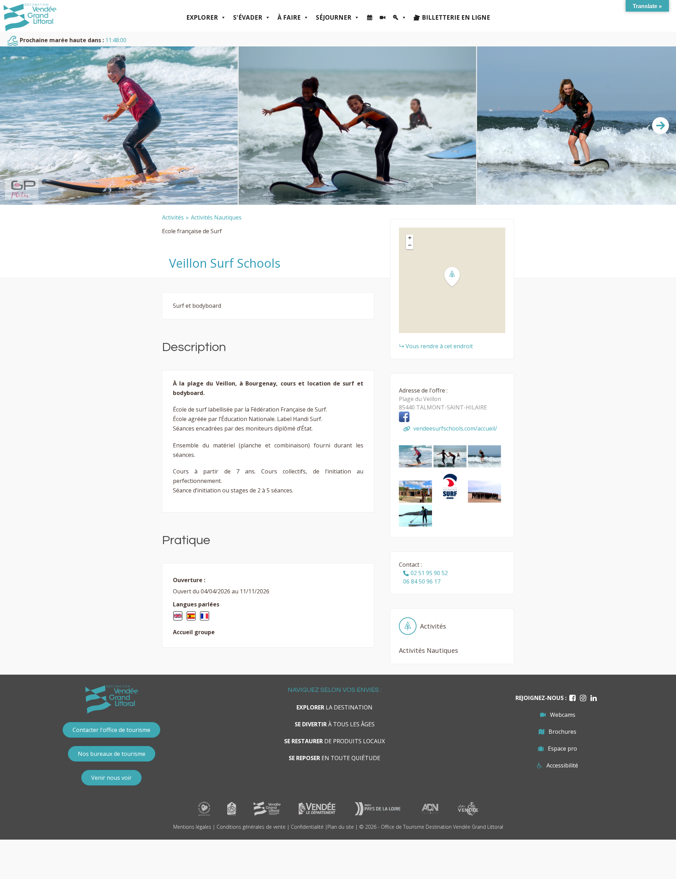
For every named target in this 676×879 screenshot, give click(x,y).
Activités (173, 217)
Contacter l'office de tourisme (111, 730)
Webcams (562, 715)
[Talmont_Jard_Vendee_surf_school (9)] (416, 500)
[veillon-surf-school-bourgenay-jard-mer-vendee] (416, 465)
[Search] (399, 17)
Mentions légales (192, 826)
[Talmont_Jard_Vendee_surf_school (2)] (415, 524)
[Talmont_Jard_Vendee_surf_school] (484, 500)
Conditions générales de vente (251, 826)
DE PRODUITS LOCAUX (334, 741)
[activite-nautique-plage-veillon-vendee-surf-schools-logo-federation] (450, 500)
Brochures (562, 731)
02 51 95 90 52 (429, 573)
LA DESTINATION (334, 707)
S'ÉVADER (247, 17)
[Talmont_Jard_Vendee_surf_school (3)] (450, 465)
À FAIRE (289, 17)
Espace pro (562, 748)
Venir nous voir (111, 778)
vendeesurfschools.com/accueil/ (454, 428)
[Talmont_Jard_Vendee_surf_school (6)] (484, 465)
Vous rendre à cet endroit (439, 346)
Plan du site (340, 826)
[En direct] (382, 17)
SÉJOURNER (333, 17)
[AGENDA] (369, 17)
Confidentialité (307, 826)
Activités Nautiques (216, 217)
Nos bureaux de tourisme (111, 754)
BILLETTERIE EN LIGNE (456, 17)
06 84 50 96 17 (421, 581)
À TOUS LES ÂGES (335, 724)
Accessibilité (562, 765)
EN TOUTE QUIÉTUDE (334, 758)
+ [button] (410, 238)
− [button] (410, 245)
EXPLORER (202, 17)
